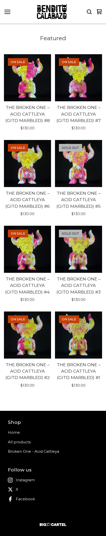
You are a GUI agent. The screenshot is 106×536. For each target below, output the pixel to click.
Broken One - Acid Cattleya (33, 451)
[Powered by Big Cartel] (53, 524)
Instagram (25, 480)
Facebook (25, 499)
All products (19, 442)
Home (14, 432)
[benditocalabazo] (52, 12)
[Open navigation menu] (7, 11)
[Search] (89, 11)
